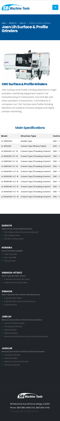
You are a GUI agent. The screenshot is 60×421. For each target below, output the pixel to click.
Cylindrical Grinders (12, 365)
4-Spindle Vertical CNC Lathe (15, 282)
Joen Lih (23, 23)
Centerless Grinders (12, 355)
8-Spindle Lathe (10, 305)
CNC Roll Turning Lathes (14, 239)
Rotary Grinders (10, 330)
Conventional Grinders (13, 326)
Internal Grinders (11, 358)
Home (4, 23)
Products (12, 23)
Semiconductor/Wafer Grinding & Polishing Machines (26, 336)
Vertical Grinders (11, 333)
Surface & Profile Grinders (14, 323)
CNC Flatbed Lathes (12, 235)
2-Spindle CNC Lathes (13, 298)
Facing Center (9, 261)
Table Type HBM (10, 254)
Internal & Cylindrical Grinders (16, 361)
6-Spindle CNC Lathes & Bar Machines (19, 301)
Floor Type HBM (10, 257)
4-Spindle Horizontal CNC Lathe (16, 279)
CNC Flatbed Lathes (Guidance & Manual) (21, 232)
